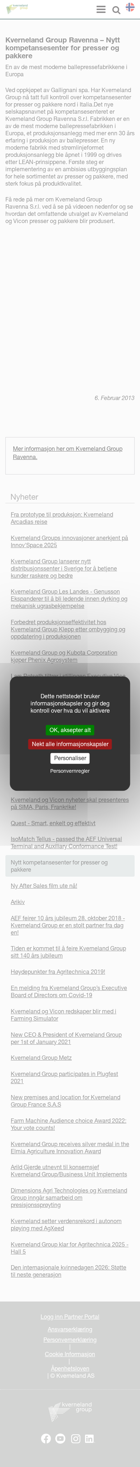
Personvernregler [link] (70, 771)
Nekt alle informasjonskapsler (70, 744)
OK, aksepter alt (70, 730)
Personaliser (70, 758)
